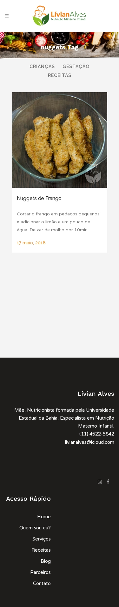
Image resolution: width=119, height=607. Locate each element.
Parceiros (40, 572)
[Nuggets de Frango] (59, 140)
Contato (42, 583)
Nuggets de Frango (39, 198)
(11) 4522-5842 (96, 434)
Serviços (41, 539)
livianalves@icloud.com (89, 442)
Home (44, 517)
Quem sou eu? (35, 528)
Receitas (41, 550)
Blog (46, 561)
